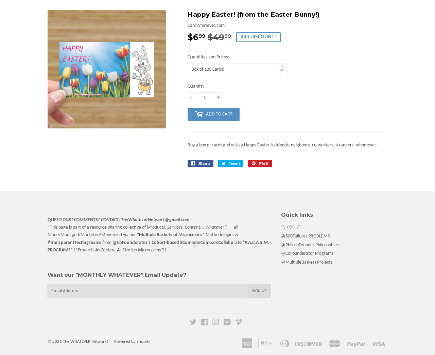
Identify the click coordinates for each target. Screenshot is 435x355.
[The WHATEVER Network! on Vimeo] (238, 323)
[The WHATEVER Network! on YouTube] (227, 323)
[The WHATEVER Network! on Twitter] (193, 323)
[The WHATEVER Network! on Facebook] (204, 323)
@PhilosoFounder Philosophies (309, 245)
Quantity (196, 86)
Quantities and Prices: (208, 57)
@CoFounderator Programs (307, 253)
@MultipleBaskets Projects (306, 262)
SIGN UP (259, 291)
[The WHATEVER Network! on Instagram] (215, 323)
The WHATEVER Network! (85, 341)
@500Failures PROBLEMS (305, 236)
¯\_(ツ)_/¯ (291, 227)
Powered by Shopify (132, 341)
